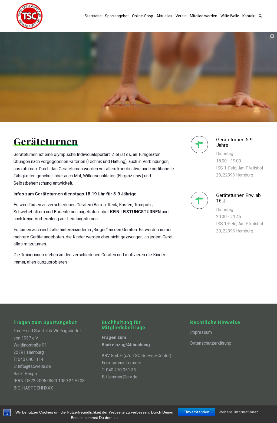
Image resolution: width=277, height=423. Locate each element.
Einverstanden (196, 412)
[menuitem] (93, 16)
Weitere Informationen (239, 412)
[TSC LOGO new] (29, 16)
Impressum (201, 332)
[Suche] (260, 16)
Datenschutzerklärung (210, 343)
